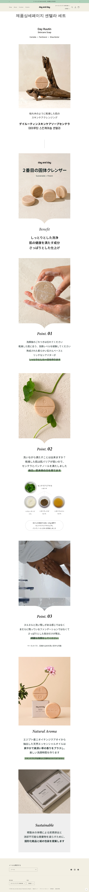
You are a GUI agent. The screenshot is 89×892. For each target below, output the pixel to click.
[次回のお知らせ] (79, 1)
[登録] (35, 869)
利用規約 (52, 888)
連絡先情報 (57, 888)
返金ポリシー (35, 888)
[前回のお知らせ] (9, 1)
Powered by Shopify (26, 888)
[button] (72, 7)
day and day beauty (17, 888)
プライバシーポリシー (44, 888)
